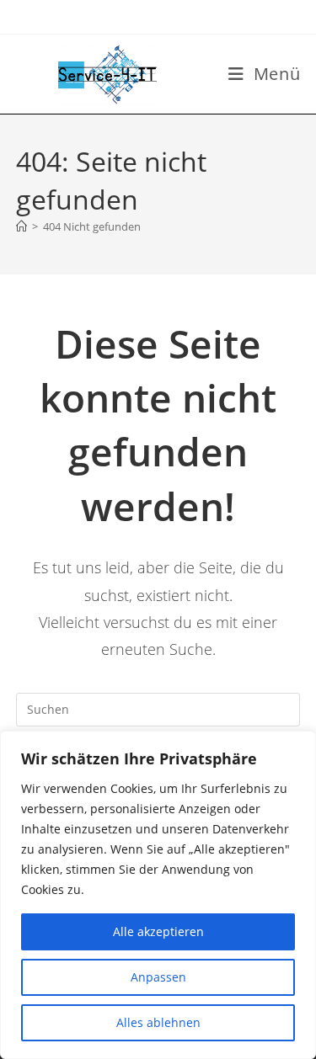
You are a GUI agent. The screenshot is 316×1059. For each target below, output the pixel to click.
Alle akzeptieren (158, 931)
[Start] (21, 226)
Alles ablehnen (158, 1022)
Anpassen (158, 977)
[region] (158, 895)
